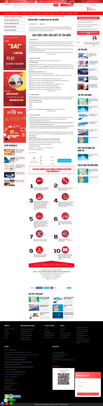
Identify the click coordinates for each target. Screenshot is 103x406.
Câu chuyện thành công (48, 13)
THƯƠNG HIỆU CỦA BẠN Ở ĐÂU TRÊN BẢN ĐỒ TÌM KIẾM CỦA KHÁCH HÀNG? (93, 63)
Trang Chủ (7, 13)
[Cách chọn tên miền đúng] (83, 137)
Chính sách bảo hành (9, 385)
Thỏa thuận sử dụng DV (10, 389)
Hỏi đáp (76, 13)
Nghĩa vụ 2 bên (8, 387)
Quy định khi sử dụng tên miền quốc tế (44, 305)
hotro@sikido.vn (14, 369)
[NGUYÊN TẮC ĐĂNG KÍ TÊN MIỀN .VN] (83, 107)
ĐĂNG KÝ (88, 394)
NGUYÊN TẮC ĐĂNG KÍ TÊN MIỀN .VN (93, 107)
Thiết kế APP (24, 13)
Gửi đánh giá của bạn (64, 160)
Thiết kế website (10, 145)
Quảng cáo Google (81, 333)
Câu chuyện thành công (50, 335)
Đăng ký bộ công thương (66, 333)
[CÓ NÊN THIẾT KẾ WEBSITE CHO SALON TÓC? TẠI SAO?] (9, 180)
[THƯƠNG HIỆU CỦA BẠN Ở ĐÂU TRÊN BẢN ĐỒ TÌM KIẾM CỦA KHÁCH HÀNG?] (83, 61)
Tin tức (24, 7)
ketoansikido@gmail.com (20, 372)
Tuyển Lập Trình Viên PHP (82, 329)
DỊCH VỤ (20, 7)
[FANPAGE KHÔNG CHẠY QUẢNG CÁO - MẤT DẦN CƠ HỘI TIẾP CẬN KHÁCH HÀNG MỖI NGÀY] (83, 77)
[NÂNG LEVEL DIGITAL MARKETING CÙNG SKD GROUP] (83, 53)
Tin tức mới (82, 49)
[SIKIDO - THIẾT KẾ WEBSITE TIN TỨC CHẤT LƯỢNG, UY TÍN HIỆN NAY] (9, 157)
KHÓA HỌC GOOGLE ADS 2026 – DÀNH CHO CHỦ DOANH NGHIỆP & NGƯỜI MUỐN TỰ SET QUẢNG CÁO (93, 86)
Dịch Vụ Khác (30, 7)
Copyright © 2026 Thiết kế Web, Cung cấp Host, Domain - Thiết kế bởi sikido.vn (52, 404)
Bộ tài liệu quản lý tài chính (82, 331)
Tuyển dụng (7, 333)
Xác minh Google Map (65, 335)
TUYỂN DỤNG (42, 7)
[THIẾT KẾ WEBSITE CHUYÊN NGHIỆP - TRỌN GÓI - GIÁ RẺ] (9, 172)
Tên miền (48, 7)
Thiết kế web (15, 7)
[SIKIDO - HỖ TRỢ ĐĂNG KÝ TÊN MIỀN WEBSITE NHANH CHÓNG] (83, 99)
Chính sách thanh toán (9, 379)
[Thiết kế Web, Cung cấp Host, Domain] (7, 4)
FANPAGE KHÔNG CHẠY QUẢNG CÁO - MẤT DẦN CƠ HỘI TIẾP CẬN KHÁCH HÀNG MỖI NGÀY (93, 78)
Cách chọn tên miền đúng (68, 305)
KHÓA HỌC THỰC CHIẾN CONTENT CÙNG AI (93, 69)
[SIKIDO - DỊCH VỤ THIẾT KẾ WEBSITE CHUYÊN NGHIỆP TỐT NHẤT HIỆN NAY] (9, 149)
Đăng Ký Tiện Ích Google (10, 329)
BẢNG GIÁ (63, 13)
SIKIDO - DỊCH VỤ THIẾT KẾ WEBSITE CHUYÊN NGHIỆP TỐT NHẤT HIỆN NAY (19, 151)
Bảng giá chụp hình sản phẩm (83, 339)
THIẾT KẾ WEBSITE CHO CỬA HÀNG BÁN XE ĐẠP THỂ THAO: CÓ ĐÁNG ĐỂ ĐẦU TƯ (20, 166)
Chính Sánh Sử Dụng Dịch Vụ (11, 383)
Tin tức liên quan (84, 95)
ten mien (34, 152)
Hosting (30, 13)
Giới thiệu (7, 331)
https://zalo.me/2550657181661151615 (24, 367)
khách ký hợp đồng (49, 337)
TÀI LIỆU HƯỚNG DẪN (49, 333)
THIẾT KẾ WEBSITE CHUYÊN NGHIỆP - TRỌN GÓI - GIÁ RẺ (20, 173)
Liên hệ (6, 337)
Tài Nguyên (36, 7)
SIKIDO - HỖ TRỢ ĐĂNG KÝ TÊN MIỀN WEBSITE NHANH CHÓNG (45, 299)
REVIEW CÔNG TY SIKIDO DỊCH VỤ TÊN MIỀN (69, 298)
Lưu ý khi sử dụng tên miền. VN (44, 313)
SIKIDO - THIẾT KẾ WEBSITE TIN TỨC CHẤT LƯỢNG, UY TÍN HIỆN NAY (20, 159)
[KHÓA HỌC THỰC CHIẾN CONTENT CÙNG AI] (83, 69)
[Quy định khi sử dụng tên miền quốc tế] (83, 130)
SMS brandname (80, 337)
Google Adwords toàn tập (82, 327)
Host (62, 331)
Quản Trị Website (64, 337)
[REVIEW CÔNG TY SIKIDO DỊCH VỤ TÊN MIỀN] (83, 114)
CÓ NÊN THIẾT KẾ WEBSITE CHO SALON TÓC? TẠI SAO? (20, 181)
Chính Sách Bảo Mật (9, 381)
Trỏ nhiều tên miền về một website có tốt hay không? (69, 314)
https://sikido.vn (53, 278)
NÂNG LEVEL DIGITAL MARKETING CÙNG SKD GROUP (93, 55)
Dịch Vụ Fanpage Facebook (82, 335)
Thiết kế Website (15, 13)
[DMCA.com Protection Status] (7, 396)
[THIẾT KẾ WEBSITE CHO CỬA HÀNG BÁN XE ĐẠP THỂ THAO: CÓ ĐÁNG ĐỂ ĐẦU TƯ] (9, 165)
